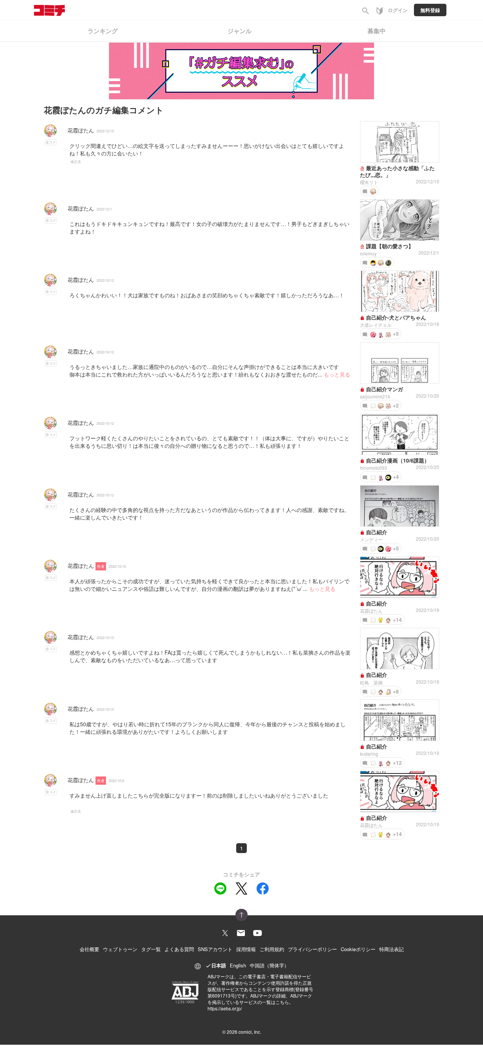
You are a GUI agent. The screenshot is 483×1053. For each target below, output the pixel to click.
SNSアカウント (215, 949)
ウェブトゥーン (120, 949)
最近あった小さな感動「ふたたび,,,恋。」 (397, 171)
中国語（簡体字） (269, 965)
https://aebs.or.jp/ (225, 1008)
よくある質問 (179, 949)
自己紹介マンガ (384, 389)
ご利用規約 (272, 949)
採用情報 (246, 949)
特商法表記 (391, 949)
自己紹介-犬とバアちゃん (395, 317)
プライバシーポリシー (312, 949)
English (238, 965)
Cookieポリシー (358, 949)
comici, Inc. (249, 1031)
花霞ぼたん (81, 130)
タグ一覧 (151, 949)
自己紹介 (376, 532)
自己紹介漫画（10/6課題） (397, 460)
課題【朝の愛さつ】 (389, 246)
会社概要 (89, 949)
